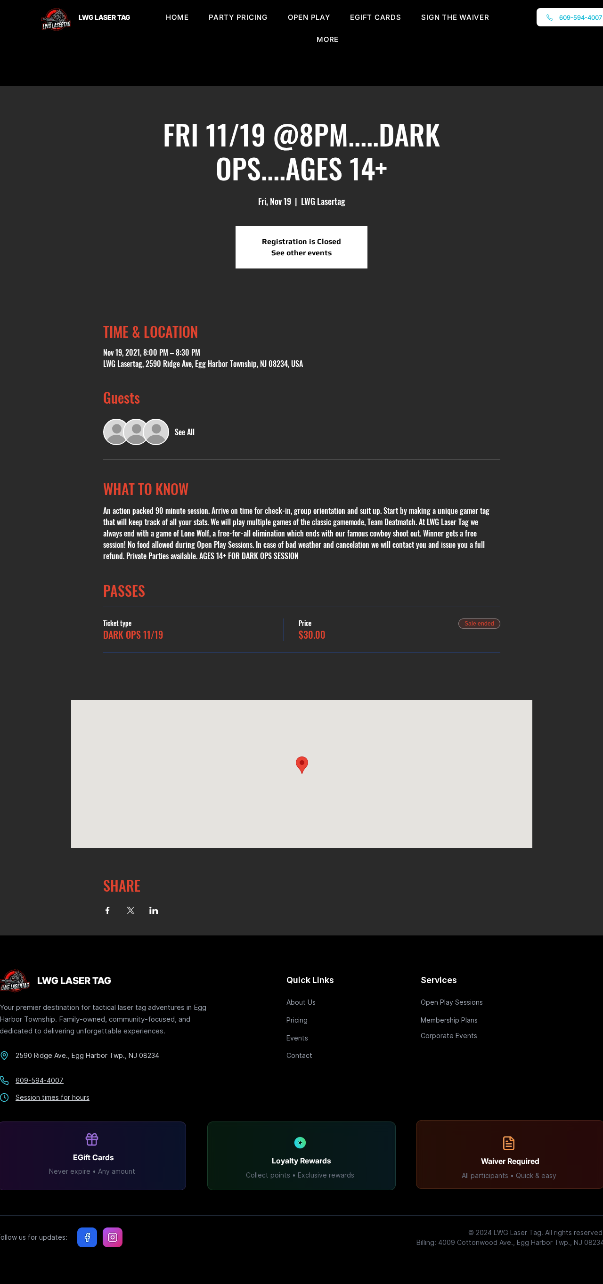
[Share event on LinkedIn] (153, 910)
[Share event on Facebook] (107, 910)
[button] (327, 39)
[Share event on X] (130, 910)
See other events (301, 252)
